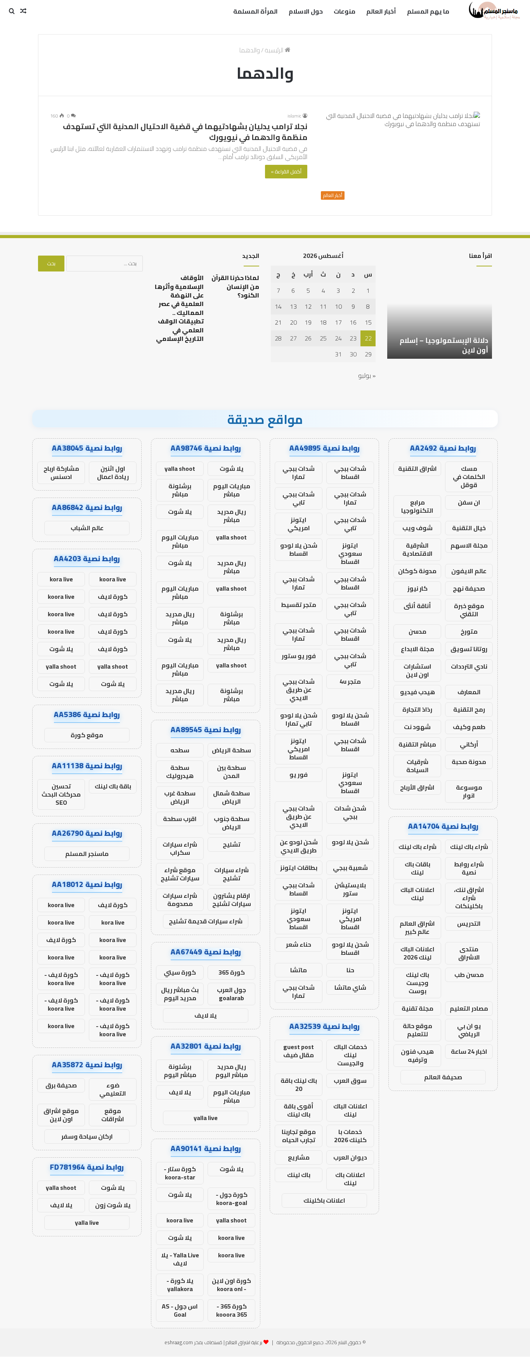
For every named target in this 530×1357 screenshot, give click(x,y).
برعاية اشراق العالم (244, 1342)
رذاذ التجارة (417, 709)
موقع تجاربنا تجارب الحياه (299, 1136)
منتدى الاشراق (469, 953)
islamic (294, 115)
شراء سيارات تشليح (231, 874)
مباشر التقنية (417, 744)
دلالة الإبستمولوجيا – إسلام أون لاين (444, 345)
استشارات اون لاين (417, 670)
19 (308, 322)
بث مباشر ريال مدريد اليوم (180, 994)
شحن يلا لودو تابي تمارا (298, 719)
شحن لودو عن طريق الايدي (299, 846)
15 (368, 322)
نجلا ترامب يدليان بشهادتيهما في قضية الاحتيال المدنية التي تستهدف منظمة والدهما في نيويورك (185, 131)
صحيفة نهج (469, 588)
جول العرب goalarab (231, 994)
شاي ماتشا (350, 987)
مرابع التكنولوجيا (417, 506)
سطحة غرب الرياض (180, 797)
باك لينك (298, 1175)
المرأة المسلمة (255, 11)
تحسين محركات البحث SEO (61, 794)
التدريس (469, 923)
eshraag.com (179, 1342)
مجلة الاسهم (469, 545)
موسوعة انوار (469, 791)
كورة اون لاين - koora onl (231, 1285)
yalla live (206, 1118)
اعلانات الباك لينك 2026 (417, 953)
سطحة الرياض (231, 750)
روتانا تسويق (468, 649)
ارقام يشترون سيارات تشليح (231, 899)
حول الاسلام (306, 11)
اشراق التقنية (417, 468)
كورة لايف (113, 596)
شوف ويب (417, 528)
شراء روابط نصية (469, 868)
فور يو (298, 774)
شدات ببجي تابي (298, 498)
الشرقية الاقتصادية (417, 549)
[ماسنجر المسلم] (493, 11)
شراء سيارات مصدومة (180, 899)
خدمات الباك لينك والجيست (350, 1055)
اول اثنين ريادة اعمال (113, 472)
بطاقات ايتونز (298, 867)
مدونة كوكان (417, 571)
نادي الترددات (469, 666)
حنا (350, 970)
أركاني (469, 744)
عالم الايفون (469, 571)
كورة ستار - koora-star (180, 1173)
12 (308, 306)
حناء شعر (298, 944)
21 (278, 322)
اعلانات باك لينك (350, 1179)
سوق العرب (350, 1080)
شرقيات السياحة (417, 766)
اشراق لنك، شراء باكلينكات (469, 898)
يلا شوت (232, 468)
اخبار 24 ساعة (469, 1051)
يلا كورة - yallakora (180, 1285)
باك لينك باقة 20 (299, 1084)
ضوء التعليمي (112, 1089)
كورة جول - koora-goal (232, 1198)
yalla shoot (180, 468)
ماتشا (298, 970)
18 (323, 322)
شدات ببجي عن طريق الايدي (298, 690)
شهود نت (417, 727)
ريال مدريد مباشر (231, 516)
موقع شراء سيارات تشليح (180, 874)
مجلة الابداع (417, 649)
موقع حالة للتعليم (417, 1030)
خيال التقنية (469, 528)
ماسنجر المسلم (87, 853)
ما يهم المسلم (428, 11)
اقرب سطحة (180, 819)
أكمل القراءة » (286, 171)
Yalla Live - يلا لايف (180, 1259)
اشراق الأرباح (417, 787)
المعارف (469, 692)
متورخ (469, 631)
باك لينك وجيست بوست (417, 983)
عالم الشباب (87, 528)
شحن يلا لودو (350, 842)
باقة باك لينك (113, 786)
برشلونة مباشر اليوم (180, 1070)
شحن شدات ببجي (350, 812)
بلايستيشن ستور (350, 889)
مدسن (417, 631)
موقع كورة (87, 735)
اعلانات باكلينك (324, 1200)
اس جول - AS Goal (180, 1310)
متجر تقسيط (298, 604)
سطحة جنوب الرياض (231, 823)
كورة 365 (231, 972)
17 (338, 322)
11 (323, 306)
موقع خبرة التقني (469, 610)
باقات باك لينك (417, 868)
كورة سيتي (180, 972)
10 (338, 306)
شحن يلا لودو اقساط (298, 549)
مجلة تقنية (417, 1008)
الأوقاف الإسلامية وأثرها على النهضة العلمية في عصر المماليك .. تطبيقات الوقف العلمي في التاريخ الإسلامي (179, 308)
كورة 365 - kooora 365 (231, 1310)
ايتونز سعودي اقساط (350, 553)
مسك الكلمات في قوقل (469, 477)
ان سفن (469, 502)
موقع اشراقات (112, 1115)
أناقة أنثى (417, 606)
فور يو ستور (299, 656)
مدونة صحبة (469, 762)
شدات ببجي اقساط (350, 472)
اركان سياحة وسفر (87, 1136)
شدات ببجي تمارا (298, 472)
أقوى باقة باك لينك (298, 1110)
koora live (179, 1220)
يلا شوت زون (113, 1205)
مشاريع (299, 1157)
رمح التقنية (469, 709)
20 (293, 322)
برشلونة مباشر (179, 490)
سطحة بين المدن (231, 771)
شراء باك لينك (469, 846)
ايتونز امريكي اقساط (299, 749)
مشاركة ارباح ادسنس (61, 472)
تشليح (232, 844)
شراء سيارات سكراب (180, 848)
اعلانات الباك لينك (417, 894)
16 (353, 322)
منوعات (344, 11)
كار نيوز (417, 588)
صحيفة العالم (443, 1077)
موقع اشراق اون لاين (61, 1115)
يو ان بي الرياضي (469, 1030)
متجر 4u (350, 681)
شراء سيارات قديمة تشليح (205, 921)
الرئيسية (275, 50)
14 (278, 306)
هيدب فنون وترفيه (417, 1055)
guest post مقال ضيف (298, 1051)
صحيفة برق (61, 1085)
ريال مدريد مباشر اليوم (231, 1070)
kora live (61, 579)
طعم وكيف (469, 727)
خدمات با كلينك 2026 (350, 1136)
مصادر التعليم (469, 1008)
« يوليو (367, 375)
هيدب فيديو (417, 692)
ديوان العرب (350, 1157)
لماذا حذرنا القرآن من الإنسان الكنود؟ (235, 286)
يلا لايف (205, 1015)
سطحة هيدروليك (180, 771)
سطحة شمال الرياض (231, 797)
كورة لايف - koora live (113, 979)
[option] (439, 316)
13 (293, 306)
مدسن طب (469, 974)
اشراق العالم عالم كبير (417, 927)
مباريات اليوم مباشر (231, 490)
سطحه (179, 750)
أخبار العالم (381, 11)
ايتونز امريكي (299, 524)
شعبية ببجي (350, 867)
